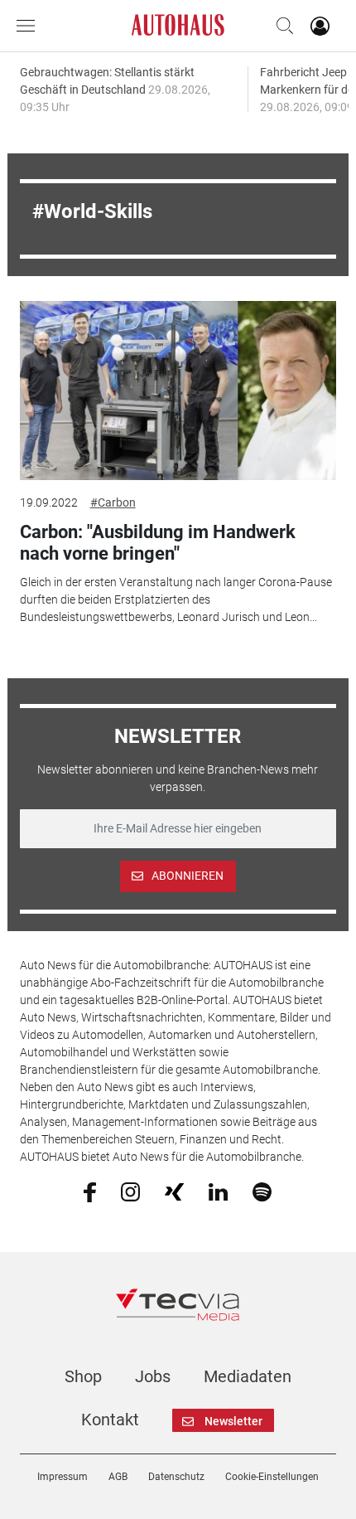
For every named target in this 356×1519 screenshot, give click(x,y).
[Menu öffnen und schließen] (30, 25)
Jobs (153, 1376)
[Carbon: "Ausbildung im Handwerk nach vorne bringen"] (178, 390)
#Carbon (113, 502)
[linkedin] (218, 1190)
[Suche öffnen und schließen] (280, 26)
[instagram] (130, 1190)
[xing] (174, 1190)
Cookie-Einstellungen (272, 1477)
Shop (83, 1376)
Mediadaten (247, 1376)
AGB (117, 1477)
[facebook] (90, 1191)
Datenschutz (176, 1477)
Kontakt (110, 1419)
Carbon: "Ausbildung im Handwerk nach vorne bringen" (158, 543)
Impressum (62, 1477)
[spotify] (262, 1190)
